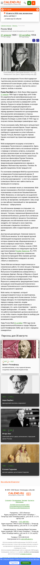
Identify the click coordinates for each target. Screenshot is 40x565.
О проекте (8, 500)
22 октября (24, 35)
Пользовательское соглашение (20, 506)
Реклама (24, 500)
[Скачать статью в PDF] (33, 40)
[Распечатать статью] (37, 40)
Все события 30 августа (10, 482)
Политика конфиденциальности (20, 508)
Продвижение (16, 500)
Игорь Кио (6, 434)
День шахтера (9, 16)
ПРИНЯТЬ (25, 563)
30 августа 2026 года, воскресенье (19, 13)
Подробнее (14, 563)
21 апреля (6, 35)
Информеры (19, 502)
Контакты (31, 500)
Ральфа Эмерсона (22, 251)
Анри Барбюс (7, 400)
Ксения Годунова (9, 469)
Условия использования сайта (19, 504)
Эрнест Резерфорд (10, 365)
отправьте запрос (26, 554)
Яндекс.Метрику (34, 559)
